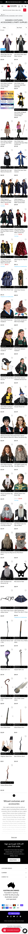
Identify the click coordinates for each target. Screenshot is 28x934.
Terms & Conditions (17, 925)
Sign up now (13, 860)
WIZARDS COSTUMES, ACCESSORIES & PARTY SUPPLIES (11, 15)
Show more (14, 837)
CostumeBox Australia (11, 920)
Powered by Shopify (20, 920)
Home (3, 14)
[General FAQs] (22, 6)
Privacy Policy (10, 925)
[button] (2, 6)
